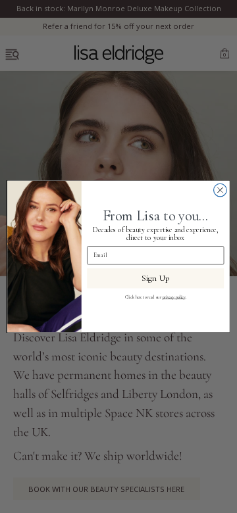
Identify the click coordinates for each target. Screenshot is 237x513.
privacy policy (174, 296)
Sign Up (156, 278)
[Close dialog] (220, 190)
